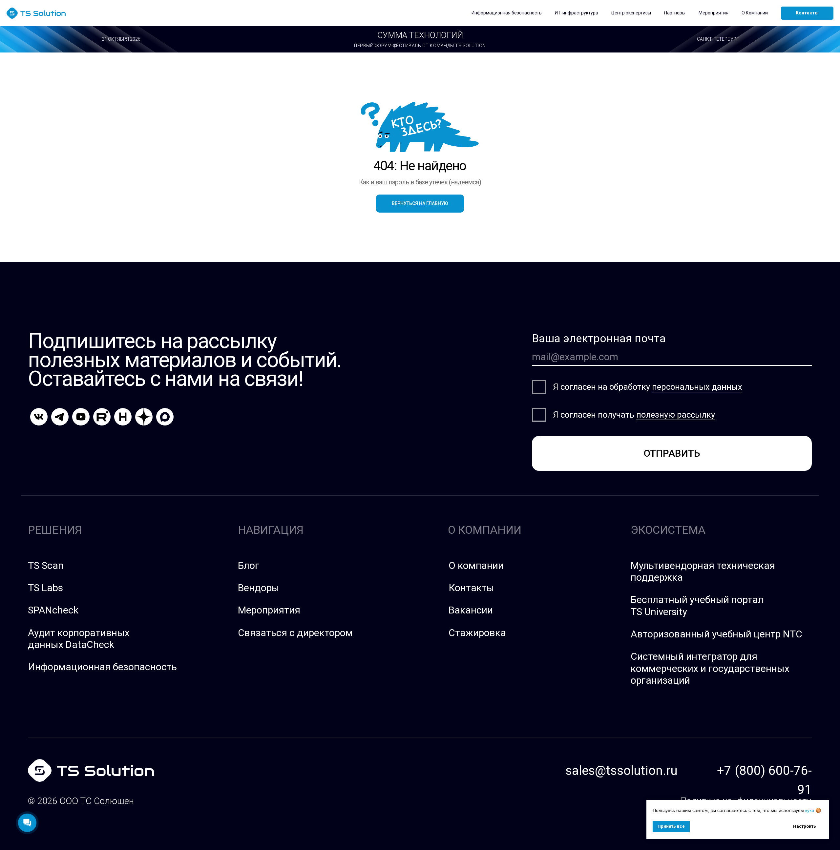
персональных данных (697, 387)
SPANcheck (53, 610)
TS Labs (45, 587)
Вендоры (258, 587)
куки (809, 810)
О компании (476, 565)
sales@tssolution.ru (621, 770)
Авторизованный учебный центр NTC (716, 634)
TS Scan (46, 565)
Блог (248, 565)
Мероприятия (269, 610)
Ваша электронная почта (599, 338)
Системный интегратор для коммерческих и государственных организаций (710, 668)
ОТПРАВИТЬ (672, 453)
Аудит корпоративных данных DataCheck (79, 638)
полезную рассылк (673, 415)
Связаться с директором (295, 632)
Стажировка (477, 632)
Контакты (471, 587)
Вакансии (471, 610)
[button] (507, 13)
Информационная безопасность (102, 667)
